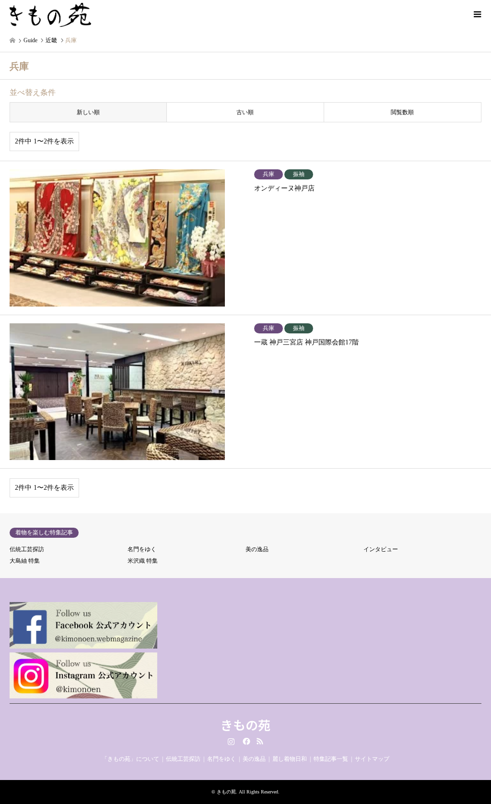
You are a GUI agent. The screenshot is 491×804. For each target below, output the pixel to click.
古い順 (245, 112)
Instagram (231, 741)
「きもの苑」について (130, 759)
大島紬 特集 (25, 560)
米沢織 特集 (143, 560)
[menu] (476, 14)
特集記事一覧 (331, 759)
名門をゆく (142, 549)
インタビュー (380, 549)
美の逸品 (257, 549)
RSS (260, 741)
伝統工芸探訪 (27, 549)
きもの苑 (245, 724)
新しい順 (88, 112)
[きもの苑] (50, 14)
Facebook (245, 741)
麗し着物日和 (289, 759)
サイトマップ (372, 759)
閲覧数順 (402, 112)
